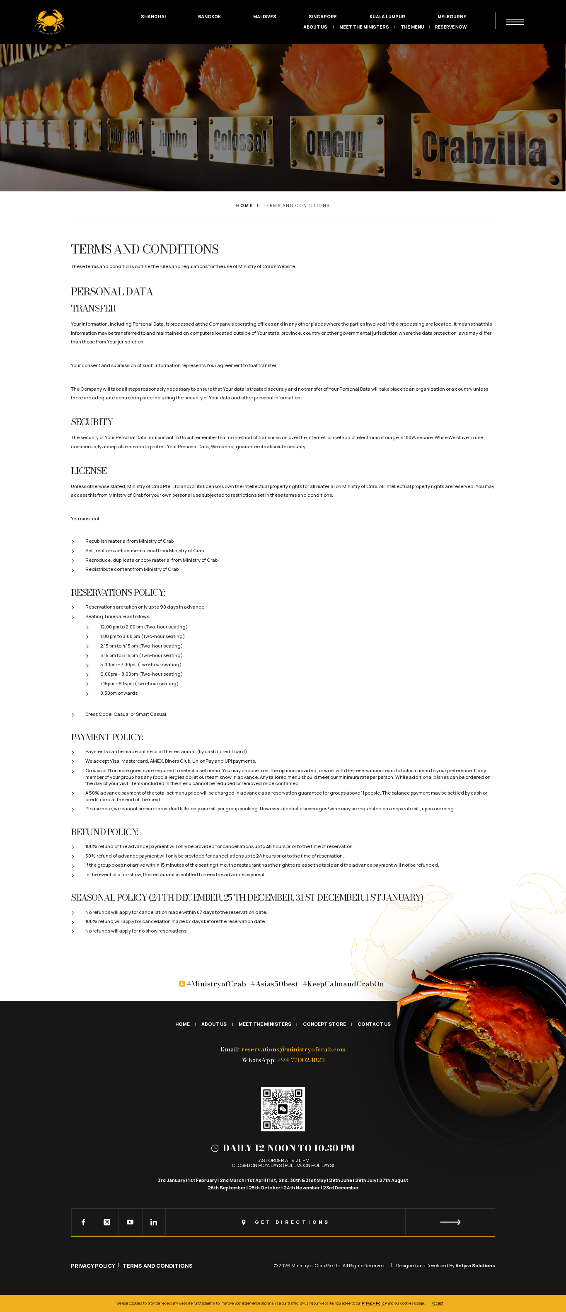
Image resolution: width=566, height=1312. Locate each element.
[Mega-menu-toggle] (515, 22)
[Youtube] (131, 1222)
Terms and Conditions (158, 1265)
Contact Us (374, 1024)
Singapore (323, 16)
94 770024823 (301, 1060)
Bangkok (209, 16)
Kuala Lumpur (387, 16)
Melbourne (452, 16)
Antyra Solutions (475, 1265)
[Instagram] (107, 1222)
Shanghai (153, 16)
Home (182, 1024)
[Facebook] (83, 1222)
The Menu (412, 27)
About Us (315, 27)
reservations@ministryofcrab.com (293, 1049)
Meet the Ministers (364, 27)
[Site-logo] (49, 22)
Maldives (264, 16)
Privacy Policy (93, 1265)
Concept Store (324, 1024)
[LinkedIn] (154, 1222)
